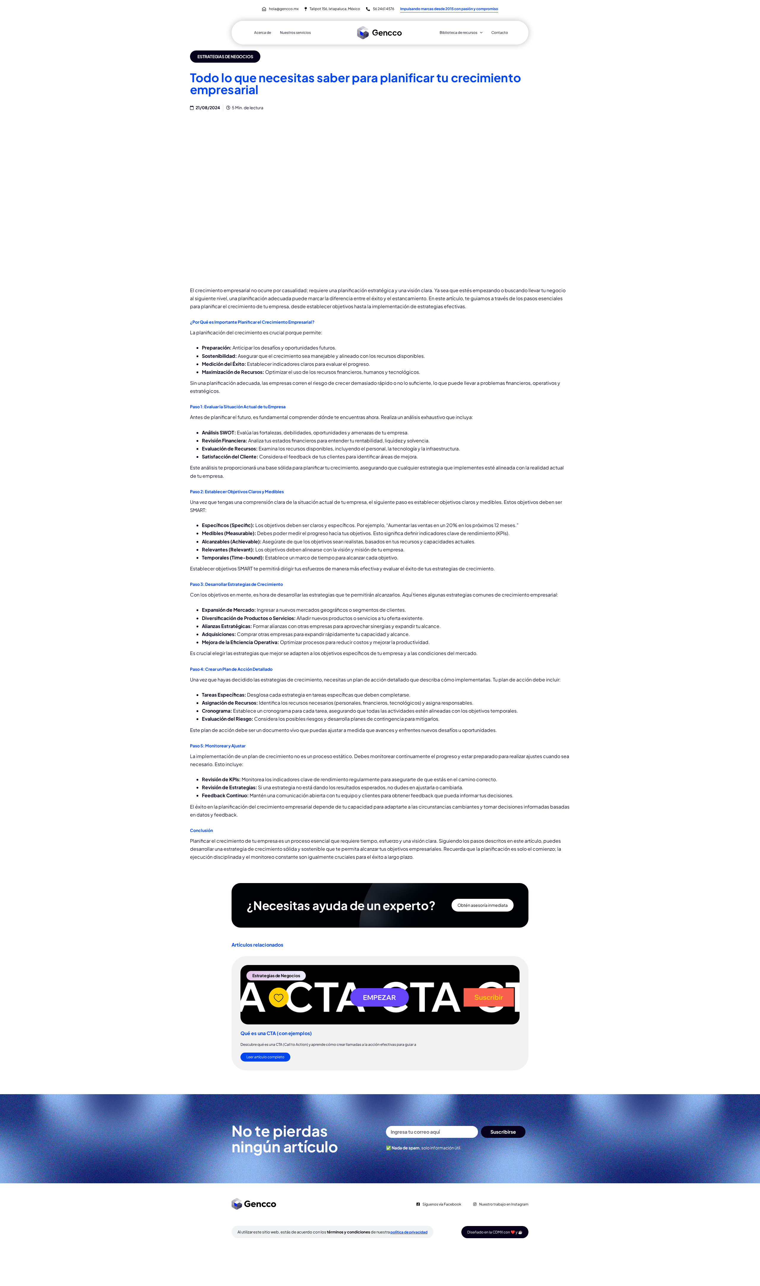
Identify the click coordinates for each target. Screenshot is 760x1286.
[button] (363, 1103)
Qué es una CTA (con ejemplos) (276, 1033)
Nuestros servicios (295, 32)
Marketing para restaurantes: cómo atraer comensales (374, 1036)
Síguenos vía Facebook (441, 1229)
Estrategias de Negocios (225, 56)
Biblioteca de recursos (458, 32)
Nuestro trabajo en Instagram (503, 1229)
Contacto (499, 32)
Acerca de (262, 32)
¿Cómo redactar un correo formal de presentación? (478, 1036)
